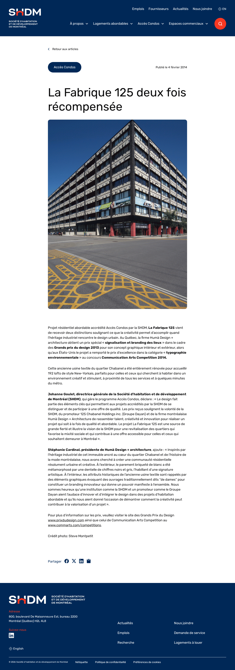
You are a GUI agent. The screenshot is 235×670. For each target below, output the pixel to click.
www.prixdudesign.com (66, 520)
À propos (77, 24)
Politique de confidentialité (110, 662)
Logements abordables (110, 24)
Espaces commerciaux (186, 24)
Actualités (180, 9)
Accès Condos (148, 24)
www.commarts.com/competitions (74, 525)
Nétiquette (81, 662)
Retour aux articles (65, 49)
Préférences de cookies (147, 662)
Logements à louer (188, 643)
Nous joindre (202, 9)
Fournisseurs (159, 9)
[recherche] (220, 24)
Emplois (138, 9)
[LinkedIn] (11, 635)
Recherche (126, 643)
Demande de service (189, 633)
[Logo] (25, 18)
